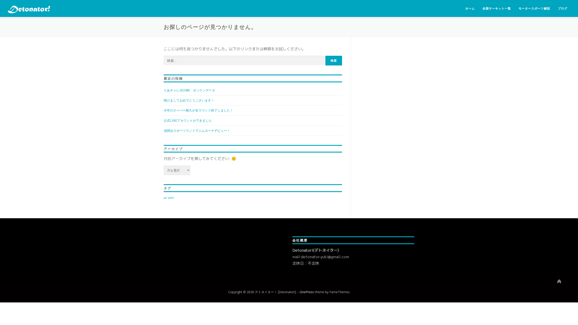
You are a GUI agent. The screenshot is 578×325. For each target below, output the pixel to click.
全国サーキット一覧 (496, 8)
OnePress (307, 292)
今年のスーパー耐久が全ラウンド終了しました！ (198, 110)
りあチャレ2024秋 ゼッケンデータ (189, 90)
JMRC (171, 198)
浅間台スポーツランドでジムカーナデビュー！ (197, 130)
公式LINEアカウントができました (188, 120)
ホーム (470, 8)
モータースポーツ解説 (534, 8)
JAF (165, 198)
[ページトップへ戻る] (559, 281)
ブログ (562, 8)
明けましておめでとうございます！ (189, 100)
